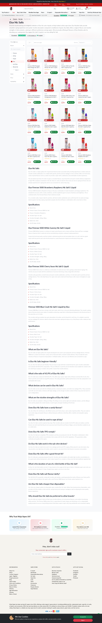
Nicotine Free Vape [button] (34, 12)
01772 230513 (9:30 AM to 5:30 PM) (61, 579)
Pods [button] (42, 12)
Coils (32, 579)
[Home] (10, 19)
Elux (14, 61)
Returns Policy (13, 587)
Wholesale (33, 572)
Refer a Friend (13, 594)
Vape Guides (12, 581)
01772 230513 (80, 4)
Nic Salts (21, 19)
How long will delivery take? (59, 583)
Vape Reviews (34, 588)
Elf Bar (14, 56)
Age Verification (13, 590)
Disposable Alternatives (37, 574)
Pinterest (75, 578)
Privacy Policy (45, 557)
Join (69, 554)
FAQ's (10, 572)
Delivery (68, 4)
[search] (54, 8)
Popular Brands (35, 587)
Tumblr (75, 576)
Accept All (83, 617)
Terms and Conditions (15, 583)
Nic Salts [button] (73, 12)
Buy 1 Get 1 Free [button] (22, 12)
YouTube (75, 574)
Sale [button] (14, 12)
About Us (11, 570)
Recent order (55, 572)
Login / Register (13, 576)
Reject (83, 620)
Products (15, 19)
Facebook (75, 570)
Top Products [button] (5, 12)
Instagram (75, 572)
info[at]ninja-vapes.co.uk (58, 581)
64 (29, 42)
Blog (60, 4)
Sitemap (11, 592)
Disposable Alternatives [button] (61, 12)
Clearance (33, 585)
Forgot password (13, 578)
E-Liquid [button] (49, 12)
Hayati (14, 58)
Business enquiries (57, 570)
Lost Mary (15, 64)
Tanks (32, 581)
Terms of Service (53, 557)
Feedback (54, 574)
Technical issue (56, 576)
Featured (81, 42)
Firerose (15, 53)
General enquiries (56, 578)
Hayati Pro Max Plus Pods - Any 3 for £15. (50, 1)
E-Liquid (33, 570)
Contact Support (13, 574)
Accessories (34, 583)
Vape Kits (33, 578)
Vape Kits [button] (81, 12)
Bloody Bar (15, 67)
